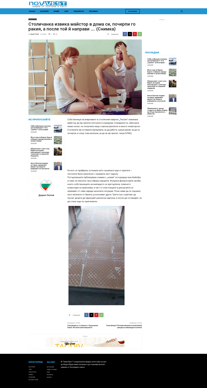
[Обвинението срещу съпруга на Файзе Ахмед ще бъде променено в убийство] (172, 111)
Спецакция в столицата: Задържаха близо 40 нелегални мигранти (82, 326)
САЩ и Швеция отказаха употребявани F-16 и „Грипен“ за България (41, 127)
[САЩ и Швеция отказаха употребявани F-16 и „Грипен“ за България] (58, 129)
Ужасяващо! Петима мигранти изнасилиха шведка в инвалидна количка (124, 326)
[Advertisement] (104, 153)
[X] (130, 34)
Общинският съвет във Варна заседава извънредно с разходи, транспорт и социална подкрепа (40, 152)
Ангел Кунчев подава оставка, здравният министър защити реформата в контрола (40, 165)
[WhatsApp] (140, 34)
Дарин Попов (35, 34)
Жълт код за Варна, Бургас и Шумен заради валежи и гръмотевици (41, 139)
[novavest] (109, 4)
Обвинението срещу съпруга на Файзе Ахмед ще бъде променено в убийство (157, 111)
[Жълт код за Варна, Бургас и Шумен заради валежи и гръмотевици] (58, 140)
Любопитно (32, 19)
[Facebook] (125, 34)
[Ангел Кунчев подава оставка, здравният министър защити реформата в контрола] (58, 166)
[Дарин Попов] (46, 185)
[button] (181, 11)
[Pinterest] (135, 34)
